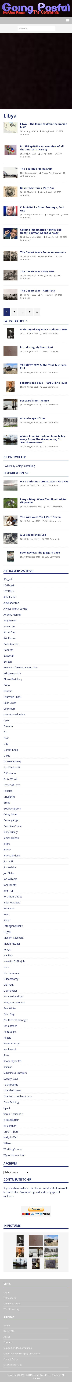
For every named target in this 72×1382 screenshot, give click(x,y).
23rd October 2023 (31, 556)
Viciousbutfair (11, 1119)
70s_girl (7, 579)
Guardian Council (13, 826)
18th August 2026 (30, 446)
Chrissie (7, 691)
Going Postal (48, 131)
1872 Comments (50, 333)
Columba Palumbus (14, 714)
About (6, 1336)
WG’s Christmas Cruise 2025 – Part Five (44, 481)
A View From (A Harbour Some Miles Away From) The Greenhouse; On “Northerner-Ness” (42, 439)
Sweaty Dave (10, 1078)
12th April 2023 (29, 294)
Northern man (11, 973)
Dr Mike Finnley (12, 761)
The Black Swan (12, 1090)
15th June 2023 (29, 256)
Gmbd (6, 802)
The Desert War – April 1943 (37, 290)
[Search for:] (36, 28)
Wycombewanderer (14, 1155)
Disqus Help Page (12, 1364)
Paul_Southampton (14, 1002)
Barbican (8, 650)
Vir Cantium (9, 1125)
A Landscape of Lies (32, 418)
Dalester (8, 726)
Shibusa (7, 1067)
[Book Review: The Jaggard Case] (10, 556)
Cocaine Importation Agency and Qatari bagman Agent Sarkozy (41, 231)
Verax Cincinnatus (13, 1114)
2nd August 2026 (30, 131)
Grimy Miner (10, 814)
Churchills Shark (12, 696)
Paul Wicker (10, 1008)
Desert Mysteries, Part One (37, 188)
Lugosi (7, 932)
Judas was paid (11, 902)
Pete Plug (8, 1014)
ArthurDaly (9, 632)
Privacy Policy (10, 1359)
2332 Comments (50, 386)
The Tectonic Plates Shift (36, 168)
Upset (6, 1108)
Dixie (6, 738)
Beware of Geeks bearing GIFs (20, 667)
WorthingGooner (12, 1149)
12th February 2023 (31, 521)
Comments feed (11, 1303)
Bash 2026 (8, 1331)
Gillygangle (9, 796)
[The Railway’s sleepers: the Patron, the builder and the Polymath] (51, 1263)
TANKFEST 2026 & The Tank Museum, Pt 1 (43, 366)
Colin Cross (9, 702)
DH (5, 732)
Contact (7, 1342)
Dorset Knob (10, 749)
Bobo (6, 685)
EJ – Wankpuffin (12, 767)
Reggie (7, 1037)
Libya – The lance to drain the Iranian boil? (43, 125)
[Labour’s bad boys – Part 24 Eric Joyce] (10, 386)
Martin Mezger (11, 943)
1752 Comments (50, 446)
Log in (6, 1292)
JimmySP (8, 861)
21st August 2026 (30, 333)
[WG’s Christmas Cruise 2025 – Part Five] (10, 485)
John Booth (9, 885)
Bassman (8, 655)
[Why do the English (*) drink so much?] (36, 1263)
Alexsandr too (11, 603)
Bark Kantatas (11, 644)
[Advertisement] (36, 71)
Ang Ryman (9, 620)
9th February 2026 (31, 485)
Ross (6, 1055)
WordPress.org (11, 1309)
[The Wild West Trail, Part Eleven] (10, 521)
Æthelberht (9, 597)
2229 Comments (50, 351)
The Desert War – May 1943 (37, 271)
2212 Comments (52, 556)
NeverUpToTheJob (14, 961)
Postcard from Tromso (34, 400)
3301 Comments (54, 506)
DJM (5, 743)
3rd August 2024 (30, 173)
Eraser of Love (11, 785)
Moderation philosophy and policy (21, 1353)
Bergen (7, 661)
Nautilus (8, 955)
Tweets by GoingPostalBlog (19, 465)
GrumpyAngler (11, 820)
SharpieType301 (12, 1061)
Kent (6, 914)
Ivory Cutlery (10, 832)
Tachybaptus (10, 1084)
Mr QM (7, 949)
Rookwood (9, 1049)
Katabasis (9, 908)
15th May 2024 (29, 192)
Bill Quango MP (12, 673)
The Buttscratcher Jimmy (17, 1096)
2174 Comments (50, 404)
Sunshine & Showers (15, 1072)
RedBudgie (9, 1031)
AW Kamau (9, 638)
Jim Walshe (9, 867)
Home (6, 1325)
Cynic (6, 720)
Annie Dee (9, 626)
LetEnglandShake (13, 926)
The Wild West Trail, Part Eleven (40, 517)
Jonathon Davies (12, 896)
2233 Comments (51, 485)
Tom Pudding (11, 1102)
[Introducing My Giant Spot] (10, 351)
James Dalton (11, 838)
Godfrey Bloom (12, 808)
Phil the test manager (15, 1020)
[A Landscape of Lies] (10, 422)
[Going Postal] (36, 14)
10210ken (9, 591)
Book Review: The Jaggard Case (40, 552)
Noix (6, 967)
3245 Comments (27, 176)
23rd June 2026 (29, 153)
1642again (9, 585)
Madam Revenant (13, 937)
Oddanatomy (10, 979)
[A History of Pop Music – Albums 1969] (10, 333)
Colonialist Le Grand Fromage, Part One (42, 208)
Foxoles (7, 790)
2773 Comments (52, 539)
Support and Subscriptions (17, 1347)
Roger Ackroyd (11, 1043)
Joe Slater (8, 873)
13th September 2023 (32, 214)
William (7, 1143)
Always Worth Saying (51, 173)
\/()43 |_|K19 (11, 1131)
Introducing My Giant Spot (36, 347)
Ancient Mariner (12, 614)
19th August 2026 (30, 404)
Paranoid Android (13, 996)
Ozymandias (10, 990)
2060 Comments (50, 422)
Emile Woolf (10, 779)
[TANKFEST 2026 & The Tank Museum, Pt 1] (10, 368)
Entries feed (9, 1297)
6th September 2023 (32, 237)
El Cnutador (10, 773)
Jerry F (7, 849)
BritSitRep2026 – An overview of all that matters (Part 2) (42, 148)
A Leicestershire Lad (33, 534)
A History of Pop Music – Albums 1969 (43, 329)
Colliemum (9, 708)
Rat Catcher (10, 1025)
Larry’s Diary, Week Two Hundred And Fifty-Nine (43, 501)
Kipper (7, 920)
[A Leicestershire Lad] (10, 538)
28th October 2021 (31, 539)
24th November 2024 (32, 506)
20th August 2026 (30, 372)
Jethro (6, 843)
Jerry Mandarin (11, 855)
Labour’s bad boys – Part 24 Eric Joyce (43, 382)
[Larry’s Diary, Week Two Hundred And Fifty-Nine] (10, 503)
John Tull (8, 890)
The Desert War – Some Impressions (43, 252)
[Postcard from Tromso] (10, 404)
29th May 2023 (29, 275)
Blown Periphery (12, 679)
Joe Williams (10, 879)
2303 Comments (50, 372)
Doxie (6, 755)
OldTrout (8, 984)
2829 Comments (52, 521)
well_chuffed (46, 256)
